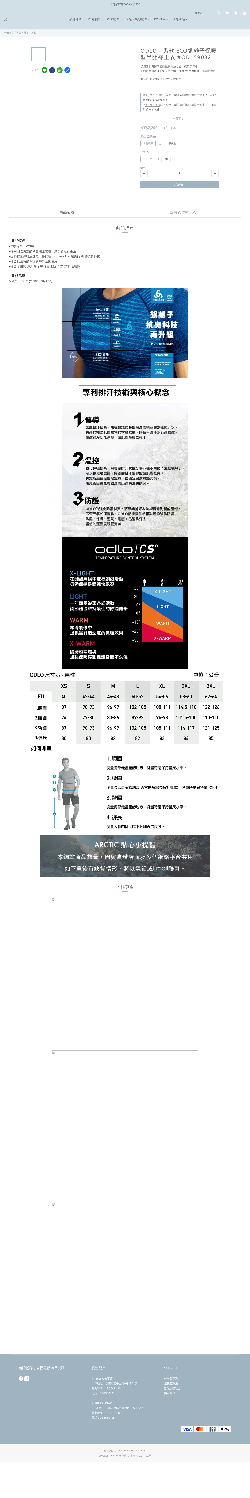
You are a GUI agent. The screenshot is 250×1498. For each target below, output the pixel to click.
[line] (44, 70)
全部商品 (9, 32)
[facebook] (52, 70)
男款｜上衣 (29, 32)
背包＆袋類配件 (136, 19)
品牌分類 (75, 19)
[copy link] (67, 70)
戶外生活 (160, 19)
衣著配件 (113, 19)
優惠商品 (179, 19)
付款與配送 (171, 1378)
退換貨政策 (171, 1383)
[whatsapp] (60, 70)
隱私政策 (169, 1393)
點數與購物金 (172, 1388)
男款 (18, 32)
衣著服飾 (94, 19)
